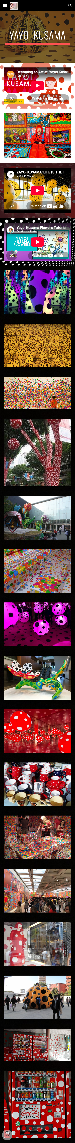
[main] (37, 37)
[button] (5, 5)
